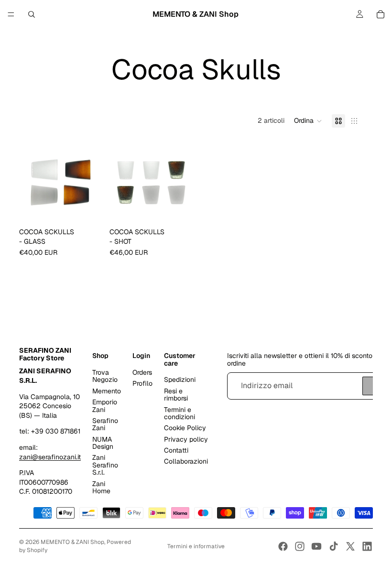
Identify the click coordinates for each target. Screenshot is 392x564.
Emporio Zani (104, 405)
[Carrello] (380, 14)
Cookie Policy (185, 427)
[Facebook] (283, 546)
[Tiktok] (333, 546)
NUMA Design (102, 443)
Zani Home (101, 487)
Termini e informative (196, 546)
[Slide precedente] (29, 182)
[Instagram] (299, 546)
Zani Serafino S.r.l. (105, 465)
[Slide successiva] (91, 182)
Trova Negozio (105, 376)
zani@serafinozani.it (50, 457)
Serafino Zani (105, 424)
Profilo (142, 383)
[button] (308, 120)
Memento (106, 391)
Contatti (176, 450)
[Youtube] (316, 546)
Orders (142, 372)
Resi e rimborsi (176, 394)
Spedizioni (180, 379)
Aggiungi (95, 208)
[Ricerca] (31, 14)
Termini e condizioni (179, 413)
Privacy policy (186, 439)
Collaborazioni (186, 461)
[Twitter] (350, 546)
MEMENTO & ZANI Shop (72, 542)
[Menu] (11, 14)
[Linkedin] (367, 546)
